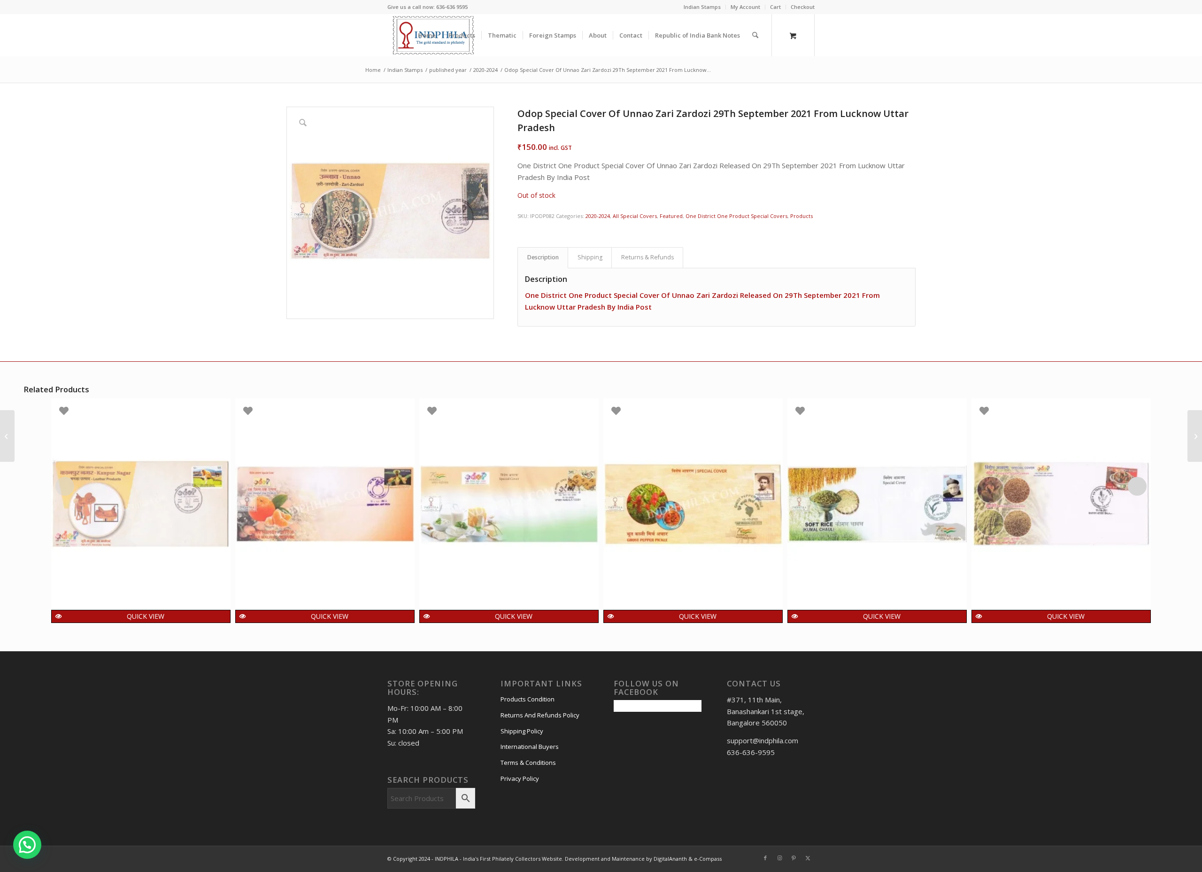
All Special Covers (635, 215)
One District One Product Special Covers (736, 215)
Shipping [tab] (590, 257)
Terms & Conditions (528, 762)
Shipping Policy (522, 731)
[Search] (755, 35)
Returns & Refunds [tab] (647, 257)
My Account (745, 6)
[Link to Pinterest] (793, 858)
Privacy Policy (520, 778)
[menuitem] (702, 7)
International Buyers (530, 746)
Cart (775, 6)
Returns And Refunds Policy (540, 715)
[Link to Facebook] (765, 858)
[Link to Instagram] (779, 858)
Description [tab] (543, 257)
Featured (671, 215)
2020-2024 (598, 215)
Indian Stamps (702, 6)
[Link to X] (808, 858)
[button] (27, 845)
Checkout (803, 6)
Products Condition (528, 699)
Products (801, 215)
